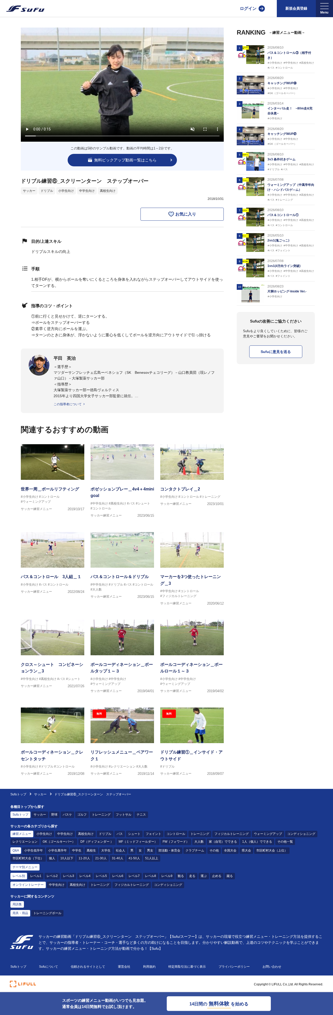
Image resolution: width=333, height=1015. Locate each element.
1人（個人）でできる (257, 841)
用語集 (17, 904)
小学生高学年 (57, 850)
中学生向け (87, 191)
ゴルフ (82, 814)
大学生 (106, 850)
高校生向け (108, 191)
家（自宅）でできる (223, 841)
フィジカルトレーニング (231, 834)
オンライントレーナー (28, 885)
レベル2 (52, 876)
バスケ (67, 814)
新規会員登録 (296, 8)
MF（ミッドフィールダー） (138, 841)
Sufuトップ (18, 794)
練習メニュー (21, 834)
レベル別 (18, 876)
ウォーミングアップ (268, 834)
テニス (141, 814)
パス (120, 834)
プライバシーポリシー (234, 966)
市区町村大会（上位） (271, 850)
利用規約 (149, 966)
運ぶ (204, 876)
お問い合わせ (271, 966)
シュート (134, 834)
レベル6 (117, 876)
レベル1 (35, 876)
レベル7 (134, 876)
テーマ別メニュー (24, 867)
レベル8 (150, 876)
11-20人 (84, 858)
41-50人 (134, 858)
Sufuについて (48, 966)
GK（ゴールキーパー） (59, 841)
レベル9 (166, 876)
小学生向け (66, 191)
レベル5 (101, 876)
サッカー (29, 191)
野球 (54, 814)
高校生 (91, 850)
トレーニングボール (47, 913)
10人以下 (66, 858)
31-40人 (117, 858)
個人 (52, 858)
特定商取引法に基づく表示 (187, 966)
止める (216, 876)
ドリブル (47, 191)
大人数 (199, 841)
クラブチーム (194, 850)
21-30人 (101, 858)
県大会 (246, 850)
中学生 (76, 850)
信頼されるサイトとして (88, 966)
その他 (214, 850)
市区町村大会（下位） (28, 858)
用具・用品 (20, 913)
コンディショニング (301, 834)
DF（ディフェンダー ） (96, 841)
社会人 (120, 850)
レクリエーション (24, 841)
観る (181, 876)
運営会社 (124, 966)
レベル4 (85, 876)
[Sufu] (22, 8)
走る (192, 876)
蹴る (230, 876)
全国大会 (230, 850)
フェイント (153, 834)
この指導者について (68, 404)
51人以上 (151, 858)
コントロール (175, 834)
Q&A (15, 850)
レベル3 (68, 876)
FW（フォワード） (176, 841)
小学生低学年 (33, 850)
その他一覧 (285, 841)
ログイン (248, 8)
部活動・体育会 (169, 850)
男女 (150, 850)
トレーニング (101, 814)
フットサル (123, 814)
